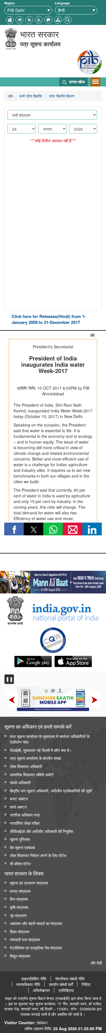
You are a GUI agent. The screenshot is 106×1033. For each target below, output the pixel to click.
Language (62, 3)
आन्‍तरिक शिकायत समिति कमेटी (31, 774)
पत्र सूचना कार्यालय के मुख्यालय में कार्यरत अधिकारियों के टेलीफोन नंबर (50, 739)
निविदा (86, 984)
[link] (53, 580)
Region (9, 3)
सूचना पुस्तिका (20, 839)
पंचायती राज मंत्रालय (25, 939)
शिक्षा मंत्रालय (19, 931)
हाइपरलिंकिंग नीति (33, 978)
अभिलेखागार (41, 990)
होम (10, 96)
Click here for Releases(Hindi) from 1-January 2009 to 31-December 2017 (49, 319)
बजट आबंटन (19, 798)
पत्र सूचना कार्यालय (40, 44)
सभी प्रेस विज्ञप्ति (30, 96)
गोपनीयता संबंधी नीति (70, 978)
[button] (38, 19)
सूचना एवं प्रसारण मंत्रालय (29, 883)
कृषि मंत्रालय (19, 907)
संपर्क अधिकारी (20, 782)
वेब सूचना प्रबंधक (22, 847)
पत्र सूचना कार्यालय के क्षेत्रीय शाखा (35, 758)
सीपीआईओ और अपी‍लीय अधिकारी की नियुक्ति (41, 831)
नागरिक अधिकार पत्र (25, 815)
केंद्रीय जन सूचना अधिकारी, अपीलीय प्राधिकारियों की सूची (51, 791)
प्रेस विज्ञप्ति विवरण (61, 96)
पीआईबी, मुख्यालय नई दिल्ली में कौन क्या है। (41, 750)
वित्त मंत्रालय (19, 899)
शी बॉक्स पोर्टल (20, 863)
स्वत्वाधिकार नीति (28, 984)
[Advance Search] (67, 19)
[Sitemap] (58, 19)
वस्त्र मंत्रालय (20, 891)
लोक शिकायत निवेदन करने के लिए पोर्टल (38, 855)
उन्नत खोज (76, 81)
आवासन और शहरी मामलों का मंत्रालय (36, 923)
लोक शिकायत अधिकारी (26, 766)
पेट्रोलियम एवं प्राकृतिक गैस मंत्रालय (36, 948)
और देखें (96, 963)
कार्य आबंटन (18, 807)
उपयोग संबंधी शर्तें (61, 984)
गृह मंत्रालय (18, 915)
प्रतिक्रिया (66, 990)
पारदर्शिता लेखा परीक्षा (25, 823)
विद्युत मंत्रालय (20, 956)
